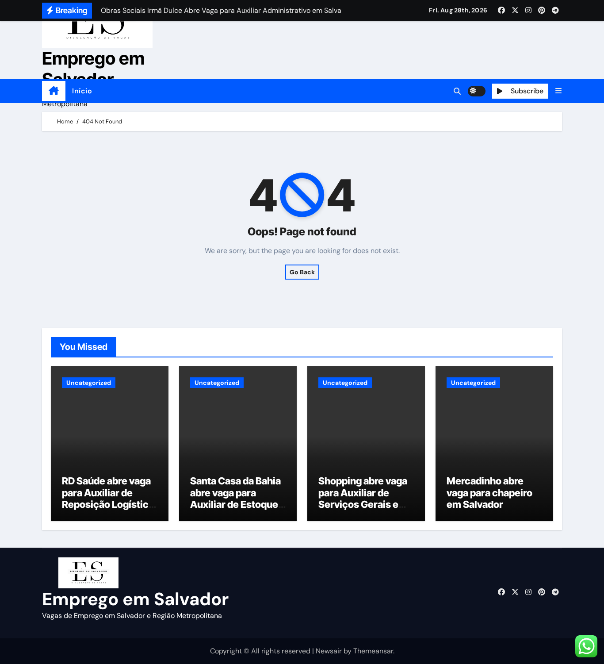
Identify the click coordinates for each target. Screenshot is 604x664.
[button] (558, 91)
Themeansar (373, 651)
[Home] (53, 91)
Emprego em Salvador (93, 68)
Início (82, 91)
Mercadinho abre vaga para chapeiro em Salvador (489, 492)
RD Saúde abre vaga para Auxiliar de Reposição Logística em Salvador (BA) (108, 498)
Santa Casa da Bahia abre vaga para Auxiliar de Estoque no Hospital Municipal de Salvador (235, 510)
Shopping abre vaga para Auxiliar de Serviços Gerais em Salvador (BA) (362, 498)
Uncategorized (88, 383)
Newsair (329, 651)
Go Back (302, 272)
